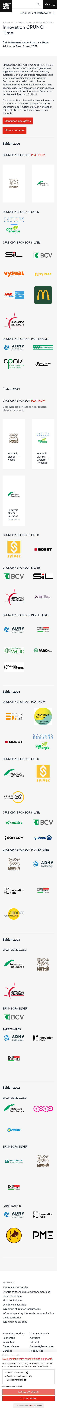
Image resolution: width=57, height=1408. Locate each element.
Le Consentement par (28, 1405)
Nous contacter (14, 130)
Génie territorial (12, 1317)
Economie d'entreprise (15, 1287)
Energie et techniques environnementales (26, 1291)
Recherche (9, 1337)
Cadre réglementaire (42, 1346)
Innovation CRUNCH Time (40, 22)
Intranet (34, 1342)
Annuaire (35, 1337)
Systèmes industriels (14, 1304)
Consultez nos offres (18, 121)
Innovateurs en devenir (21, 22)
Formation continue (14, 1333)
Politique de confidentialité (12, 1386)
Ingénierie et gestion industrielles (22, 1308)
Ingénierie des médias (15, 1321)
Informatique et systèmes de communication (28, 1313)
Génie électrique (12, 1296)
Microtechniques (12, 1300)
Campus (7, 1350)
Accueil (7, 22)
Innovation (9, 1342)
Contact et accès (39, 1333)
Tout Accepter (28, 1398)
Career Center (11, 1346)
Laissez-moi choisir (28, 1392)
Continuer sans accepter (11, 1355)
